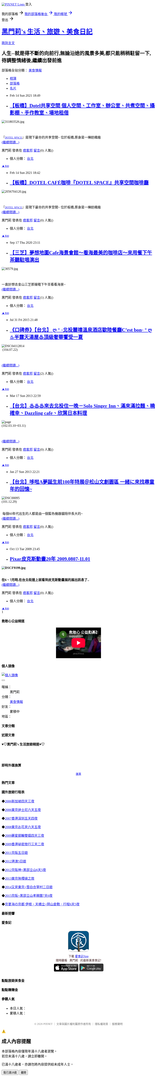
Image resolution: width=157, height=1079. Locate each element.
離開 (23, 1072)
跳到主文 (8, 43)
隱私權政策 (101, 1023)
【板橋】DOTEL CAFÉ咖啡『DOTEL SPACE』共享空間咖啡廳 (79, 182)
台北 (30, 158)
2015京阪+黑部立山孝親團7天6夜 (29, 895)
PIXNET (48, 1023)
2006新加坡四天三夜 (19, 801)
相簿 (13, 78)
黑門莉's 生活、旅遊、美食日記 (47, 31)
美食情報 (35, 70)
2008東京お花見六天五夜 (23, 827)
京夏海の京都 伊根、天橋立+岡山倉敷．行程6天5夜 (42, 904)
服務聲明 (117, 1023)
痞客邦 (28, 150)
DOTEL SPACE (13, 137)
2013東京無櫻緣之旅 (19, 878)
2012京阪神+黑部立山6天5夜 (25, 870)
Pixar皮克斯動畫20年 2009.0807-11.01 (50, 559)
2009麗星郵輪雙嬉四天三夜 (24, 835)
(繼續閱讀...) (10, 142)
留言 (37, 150)
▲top (5, 166)
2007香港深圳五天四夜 (21, 818)
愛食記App (82, 956)
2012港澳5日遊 (15, 861)
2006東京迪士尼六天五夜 (23, 810)
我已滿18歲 (10, 1072)
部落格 (15, 83)
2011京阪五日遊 (16, 852)
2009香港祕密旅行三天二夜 (24, 844)
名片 (13, 88)
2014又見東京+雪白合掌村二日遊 (29, 887)
